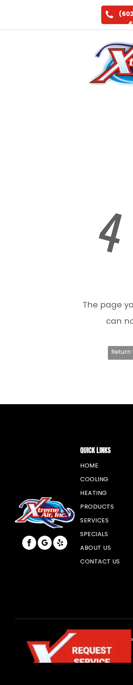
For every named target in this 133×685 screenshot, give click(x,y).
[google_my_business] (45, 544)
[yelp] (60, 544)
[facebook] (29, 544)
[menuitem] (71, 44)
